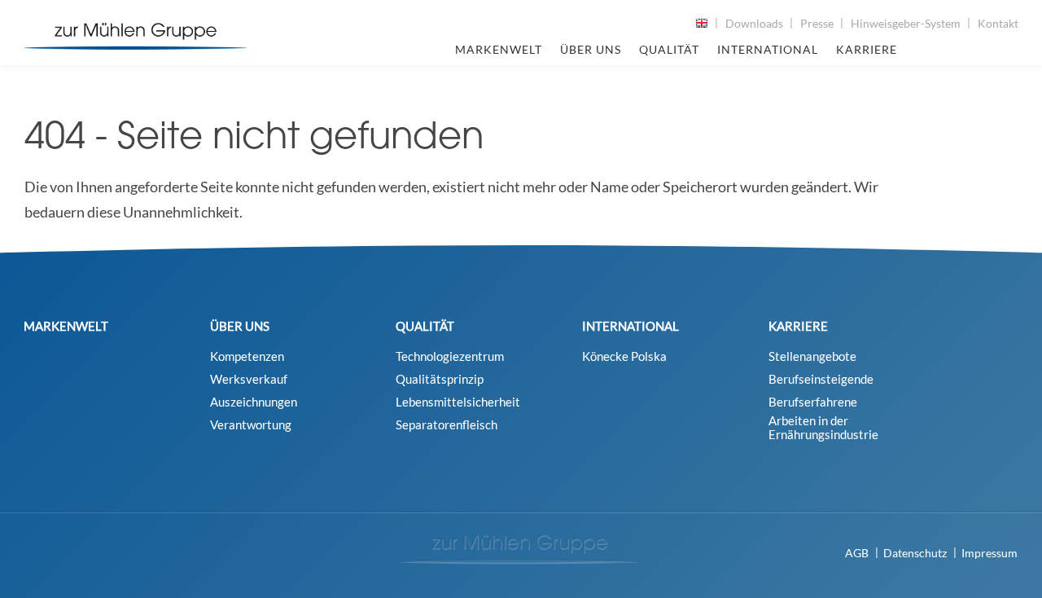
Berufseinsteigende (820, 379)
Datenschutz (915, 553)
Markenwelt (498, 49)
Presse (817, 23)
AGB (857, 553)
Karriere (866, 49)
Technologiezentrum (450, 356)
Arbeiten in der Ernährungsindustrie (823, 428)
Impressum (989, 553)
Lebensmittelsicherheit (458, 402)
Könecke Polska (624, 356)
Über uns (590, 49)
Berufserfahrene (812, 402)
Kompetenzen (247, 356)
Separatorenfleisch (446, 425)
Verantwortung (250, 425)
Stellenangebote (812, 356)
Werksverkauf (248, 379)
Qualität (669, 49)
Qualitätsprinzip (440, 379)
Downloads (754, 23)
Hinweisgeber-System (906, 23)
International (767, 49)
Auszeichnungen (253, 402)
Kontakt (998, 23)
